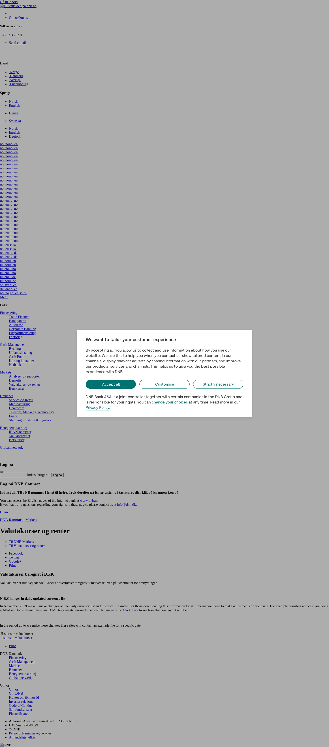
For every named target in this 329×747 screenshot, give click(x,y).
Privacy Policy (97, 407)
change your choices (170, 402)
